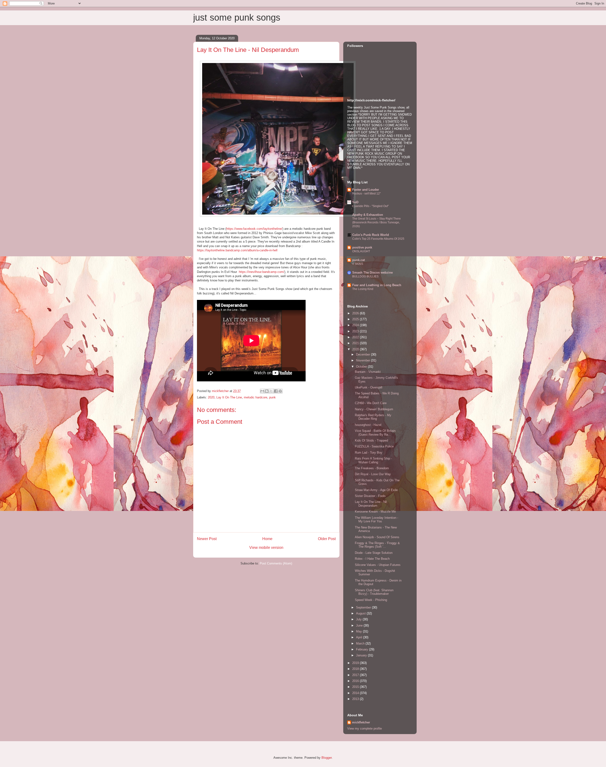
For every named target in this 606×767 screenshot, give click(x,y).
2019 (356, 663)
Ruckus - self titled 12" (366, 193)
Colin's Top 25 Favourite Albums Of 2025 (378, 238)
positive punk (362, 247)
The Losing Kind (362, 289)
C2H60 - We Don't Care (371, 403)
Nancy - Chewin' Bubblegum (374, 409)
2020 (211, 397)
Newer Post (207, 539)
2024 (356, 325)
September (364, 607)
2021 (356, 343)
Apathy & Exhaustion (367, 215)
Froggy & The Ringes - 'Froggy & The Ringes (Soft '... (377, 545)
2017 (356, 675)
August (361, 613)
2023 (356, 331)
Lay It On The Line (229, 397)
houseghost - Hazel (368, 425)
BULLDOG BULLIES (365, 276)
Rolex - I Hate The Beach (372, 558)
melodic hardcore (255, 397)
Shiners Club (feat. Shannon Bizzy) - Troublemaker (374, 592)
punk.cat (358, 260)
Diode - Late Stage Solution (373, 553)
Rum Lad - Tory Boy (368, 452)
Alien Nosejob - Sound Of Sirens (377, 537)
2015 (356, 687)
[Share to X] (271, 391)
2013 (356, 699)
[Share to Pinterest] (280, 391)
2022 (356, 337)
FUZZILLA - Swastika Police (374, 446)
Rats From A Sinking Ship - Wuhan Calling (373, 460)
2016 (356, 681)
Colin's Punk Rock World (370, 235)
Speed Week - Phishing (371, 600)
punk (272, 397)
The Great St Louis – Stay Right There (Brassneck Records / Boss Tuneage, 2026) (376, 222)
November (363, 360)
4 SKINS (357, 264)
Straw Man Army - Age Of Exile (376, 490)
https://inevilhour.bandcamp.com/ (261, 272)
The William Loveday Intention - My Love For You (376, 519)
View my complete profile (364, 728)
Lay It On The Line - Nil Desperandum (371, 503)
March (360, 643)
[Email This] (262, 391)
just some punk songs (236, 18)
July (359, 619)
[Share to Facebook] (275, 391)
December (363, 354)
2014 (356, 693)
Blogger (326, 757)
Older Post (327, 539)
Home (267, 539)
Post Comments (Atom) (276, 563)
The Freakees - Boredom (372, 468)
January (362, 655)
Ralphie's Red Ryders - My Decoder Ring (373, 417)
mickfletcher (361, 722)
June (360, 625)
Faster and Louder (365, 189)
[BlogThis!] (266, 391)
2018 (356, 669)
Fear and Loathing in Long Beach (376, 285)
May (359, 631)
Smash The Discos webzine (372, 272)
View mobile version (266, 548)
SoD (355, 202)
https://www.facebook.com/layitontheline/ (254, 228)
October (362, 366)
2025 (356, 319)
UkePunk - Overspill (368, 387)
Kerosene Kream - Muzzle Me (375, 511)
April (359, 637)
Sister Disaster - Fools (370, 496)
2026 (356, 313)
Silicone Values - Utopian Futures (378, 565)
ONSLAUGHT (361, 251)
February (362, 649)
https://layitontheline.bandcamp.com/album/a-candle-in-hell (237, 250)
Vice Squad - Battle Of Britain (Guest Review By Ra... (375, 432)
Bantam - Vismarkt (368, 372)
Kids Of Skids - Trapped (371, 440)
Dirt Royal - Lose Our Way (373, 474)
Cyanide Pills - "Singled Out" (370, 206)
